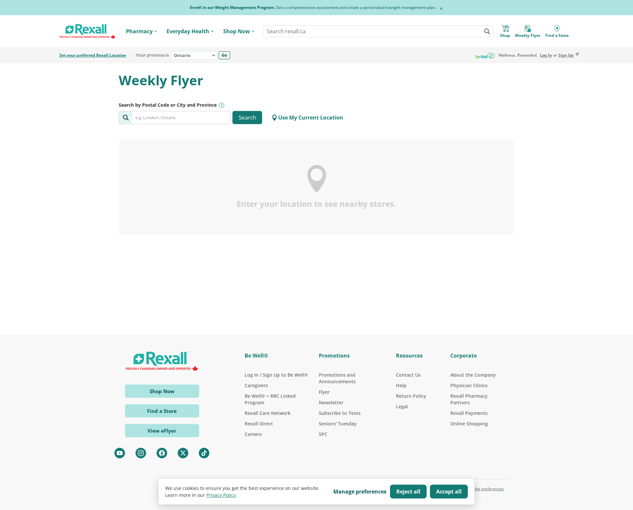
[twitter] (183, 453)
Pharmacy (139, 31)
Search (247, 117)
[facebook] (162, 453)
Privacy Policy (221, 495)
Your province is (152, 55)
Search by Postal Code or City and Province (168, 105)
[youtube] (119, 453)
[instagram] (141, 453)
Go (224, 55)
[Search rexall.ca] (487, 31)
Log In (546, 55)
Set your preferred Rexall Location (92, 55)
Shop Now (236, 31)
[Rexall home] (87, 31)
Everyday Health (187, 31)
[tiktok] (204, 453)
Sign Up (566, 55)
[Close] (441, 9)
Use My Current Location (310, 117)
